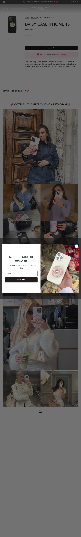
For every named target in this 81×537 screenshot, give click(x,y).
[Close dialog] (76, 246)
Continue (21, 280)
